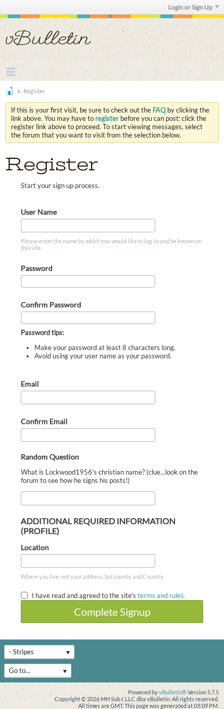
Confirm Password (51, 304)
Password (37, 268)
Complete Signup (112, 611)
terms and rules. (161, 595)
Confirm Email (44, 421)
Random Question (50, 456)
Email (30, 383)
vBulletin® (172, 692)
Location (35, 547)
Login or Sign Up (190, 7)
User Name (39, 211)
